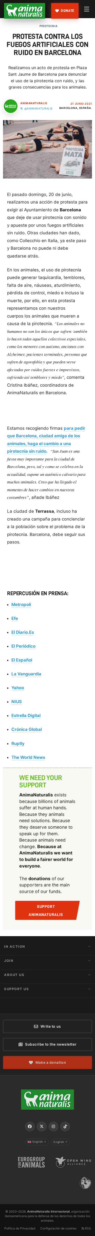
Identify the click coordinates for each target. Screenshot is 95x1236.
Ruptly (18, 743)
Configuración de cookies (58, 1228)
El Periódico (23, 646)
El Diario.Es (22, 632)
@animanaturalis (38, 108)
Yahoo (17, 687)
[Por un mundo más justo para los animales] (24, 11)
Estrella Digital (26, 715)
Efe (14, 618)
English (39, 1141)
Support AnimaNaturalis (46, 911)
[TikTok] (65, 1126)
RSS (87, 1228)
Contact (14, 1003)
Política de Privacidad (19, 1228)
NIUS (16, 701)
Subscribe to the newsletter (51, 1044)
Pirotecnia (49, 26)
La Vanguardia (26, 673)
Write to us (51, 1026)
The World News (28, 757)
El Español (21, 660)
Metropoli (21, 604)
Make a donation (50, 1062)
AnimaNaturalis (33, 103)
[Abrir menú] (87, 9)
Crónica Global (26, 729)
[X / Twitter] (41, 1126)
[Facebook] (30, 1126)
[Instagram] (53, 1126)
